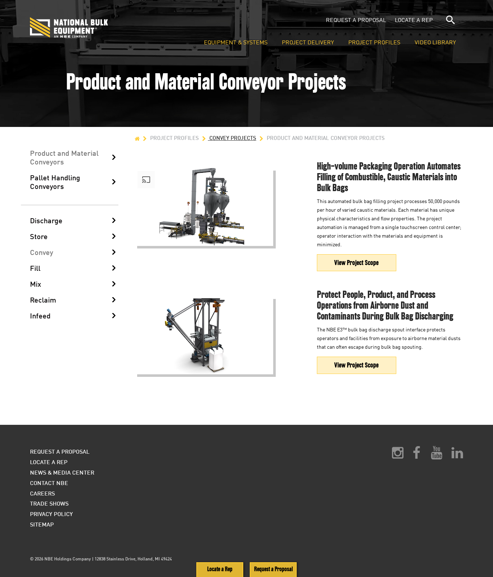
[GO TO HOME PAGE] (137, 138)
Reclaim (43, 299)
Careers (42, 493)
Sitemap (42, 524)
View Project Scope (356, 263)
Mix (35, 283)
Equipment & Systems (235, 42)
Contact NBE (49, 482)
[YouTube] (436, 455)
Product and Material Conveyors (64, 157)
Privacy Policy (51, 513)
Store (39, 236)
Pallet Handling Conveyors (55, 181)
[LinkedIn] (457, 455)
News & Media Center (62, 472)
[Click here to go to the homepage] (103, 27)
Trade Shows (49, 503)
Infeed (40, 315)
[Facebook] (416, 455)
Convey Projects (232, 138)
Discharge (46, 220)
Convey (41, 252)
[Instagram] (397, 455)
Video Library (435, 42)
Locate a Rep (414, 19)
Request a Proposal (356, 19)
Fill (35, 268)
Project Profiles (374, 42)
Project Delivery (308, 42)
